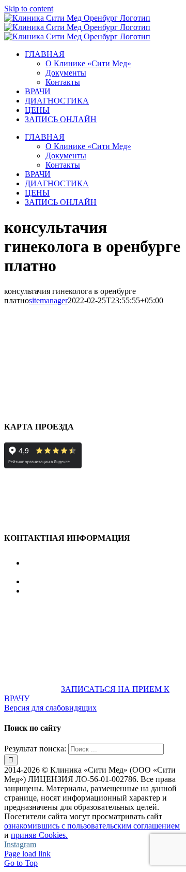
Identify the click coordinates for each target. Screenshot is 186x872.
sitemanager (48, 300)
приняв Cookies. (39, 835)
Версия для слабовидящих (50, 707)
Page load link (27, 853)
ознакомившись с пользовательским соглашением (92, 825)
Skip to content (28, 8)
